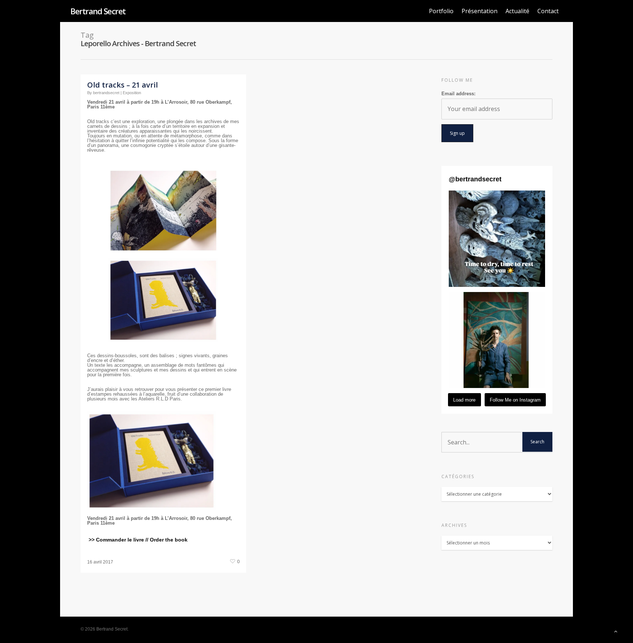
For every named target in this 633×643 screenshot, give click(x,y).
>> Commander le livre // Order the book (137, 540)
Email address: (458, 93)
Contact (548, 11)
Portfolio (441, 11)
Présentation (479, 11)
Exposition (132, 92)
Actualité (517, 11)
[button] (497, 239)
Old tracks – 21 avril (122, 85)
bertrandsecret (106, 92)
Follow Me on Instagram (515, 400)
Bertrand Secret (98, 11)
